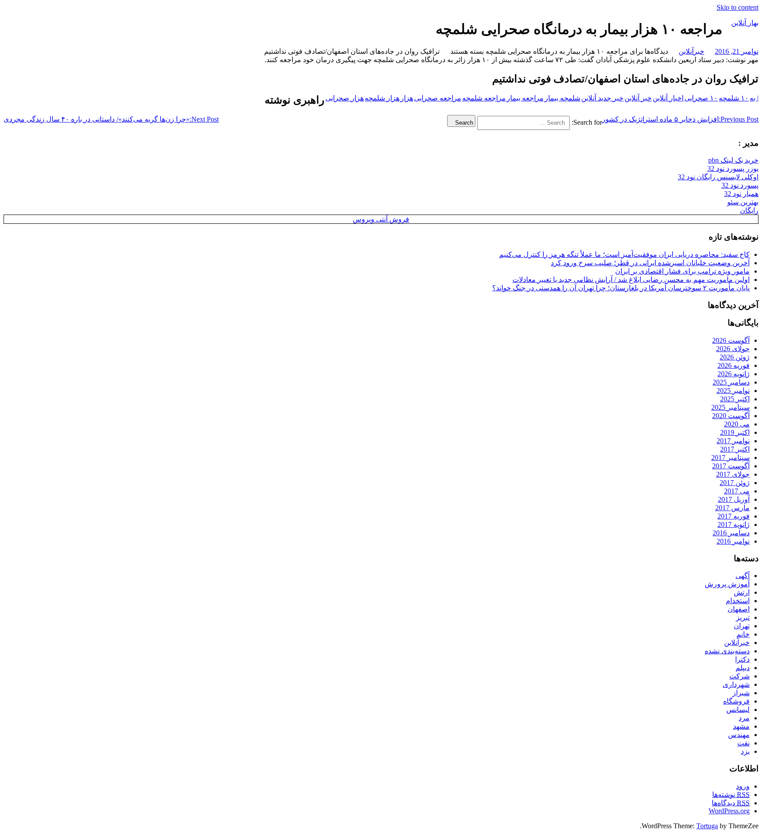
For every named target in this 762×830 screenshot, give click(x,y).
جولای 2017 (733, 474)
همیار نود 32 (741, 193)
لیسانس (738, 709)
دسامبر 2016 (731, 533)
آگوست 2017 (731, 466)
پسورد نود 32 (739, 185)
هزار (406, 98)
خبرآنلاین (691, 51)
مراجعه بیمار (525, 98)
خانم (743, 634)
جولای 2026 (733, 348)
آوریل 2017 (734, 499)
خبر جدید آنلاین (602, 98)
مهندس (739, 734)
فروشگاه (736, 701)
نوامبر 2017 (733, 441)
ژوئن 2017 (735, 482)
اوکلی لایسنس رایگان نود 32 (718, 177)
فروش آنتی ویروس (381, 219)
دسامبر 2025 (731, 382)
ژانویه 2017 (733, 524)
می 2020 (737, 424)
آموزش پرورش (727, 584)
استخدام (738, 600)
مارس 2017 (732, 507)
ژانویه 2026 (733, 374)
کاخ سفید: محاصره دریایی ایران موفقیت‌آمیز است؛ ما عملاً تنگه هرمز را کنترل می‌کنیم (624, 254)
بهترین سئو (742, 202)
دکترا (742, 659)
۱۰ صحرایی (701, 98)
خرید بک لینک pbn (733, 160)
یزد (745, 751)
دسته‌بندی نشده (727, 651)
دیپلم (743, 667)
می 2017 (737, 491)
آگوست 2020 (731, 415)
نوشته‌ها (731, 794)
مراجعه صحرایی (437, 98)
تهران (742, 626)
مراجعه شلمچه (484, 98)
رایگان (749, 210)
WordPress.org (729, 811)
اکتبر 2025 (735, 399)
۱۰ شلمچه (734, 98)
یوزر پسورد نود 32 (732, 168)
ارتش (742, 592)
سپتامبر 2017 (730, 457)
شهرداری (736, 684)
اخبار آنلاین (668, 98)
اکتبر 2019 (735, 432)
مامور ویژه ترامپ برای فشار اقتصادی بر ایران (682, 271)
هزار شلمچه (382, 98)
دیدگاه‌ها (731, 803)
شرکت (739, 676)
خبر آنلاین (638, 98)
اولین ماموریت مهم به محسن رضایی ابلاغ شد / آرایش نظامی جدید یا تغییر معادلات (631, 279)
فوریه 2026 (733, 365)
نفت (743, 743)
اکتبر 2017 (735, 449)
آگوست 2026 (731, 340)
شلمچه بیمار (562, 98)
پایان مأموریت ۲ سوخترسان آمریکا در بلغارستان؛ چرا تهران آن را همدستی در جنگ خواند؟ (621, 288)
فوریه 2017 (733, 516)
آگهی (743, 575)
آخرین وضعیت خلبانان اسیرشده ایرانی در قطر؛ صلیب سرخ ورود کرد (650, 263)
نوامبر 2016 (733, 541)
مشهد (741, 726)
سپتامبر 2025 (730, 407)
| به (754, 98)
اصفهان (739, 609)
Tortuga (707, 826)
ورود (743, 786)
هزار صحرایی (344, 98)
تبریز (743, 617)
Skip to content (737, 7)
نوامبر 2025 (733, 390)
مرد (744, 718)
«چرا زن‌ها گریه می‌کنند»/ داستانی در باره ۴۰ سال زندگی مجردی (111, 119)
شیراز (741, 693)
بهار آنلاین (744, 22)
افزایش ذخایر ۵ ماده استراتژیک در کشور (680, 119)
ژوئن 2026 (735, 357)
